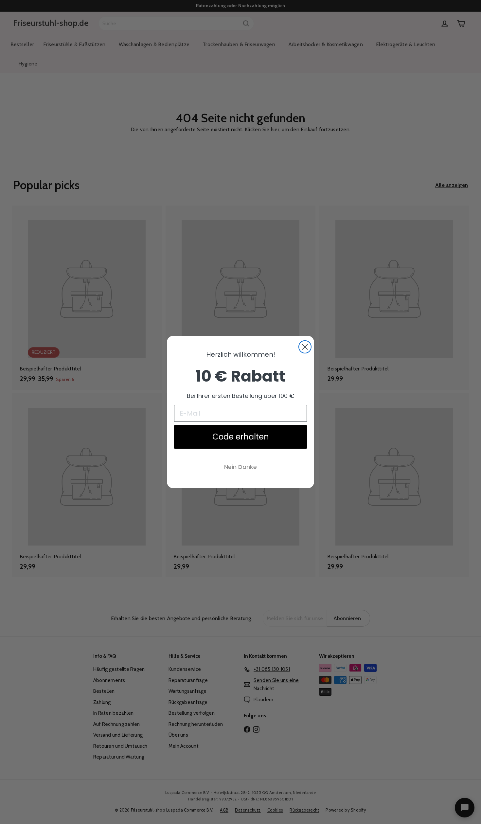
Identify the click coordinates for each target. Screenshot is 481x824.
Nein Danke (240, 467)
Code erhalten (240, 436)
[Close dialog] (305, 347)
